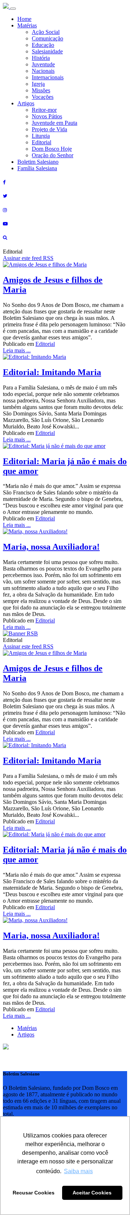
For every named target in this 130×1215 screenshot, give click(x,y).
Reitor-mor (44, 110)
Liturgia (41, 136)
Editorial (41, 142)
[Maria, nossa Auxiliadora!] (35, 531)
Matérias (27, 25)
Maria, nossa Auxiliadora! (51, 546)
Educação (43, 45)
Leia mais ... (17, 350)
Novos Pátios (47, 116)
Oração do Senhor (52, 155)
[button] (6, 1047)
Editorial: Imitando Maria (52, 372)
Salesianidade (47, 51)
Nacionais (43, 71)
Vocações (42, 97)
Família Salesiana (37, 168)
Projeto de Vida (49, 129)
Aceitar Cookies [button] (92, 1193)
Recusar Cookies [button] (34, 1193)
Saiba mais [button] (78, 1171)
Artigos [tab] (25, 1034)
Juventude (43, 64)
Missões (41, 90)
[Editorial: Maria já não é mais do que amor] (54, 446)
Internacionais (48, 77)
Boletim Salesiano (37, 162)
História (41, 58)
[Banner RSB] (20, 633)
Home (24, 19)
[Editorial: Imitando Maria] (34, 357)
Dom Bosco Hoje (52, 149)
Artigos (25, 103)
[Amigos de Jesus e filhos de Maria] (45, 264)
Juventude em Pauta (54, 123)
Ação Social (46, 32)
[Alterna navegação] (13, 9)
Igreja (38, 84)
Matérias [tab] (27, 1028)
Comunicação (47, 38)
